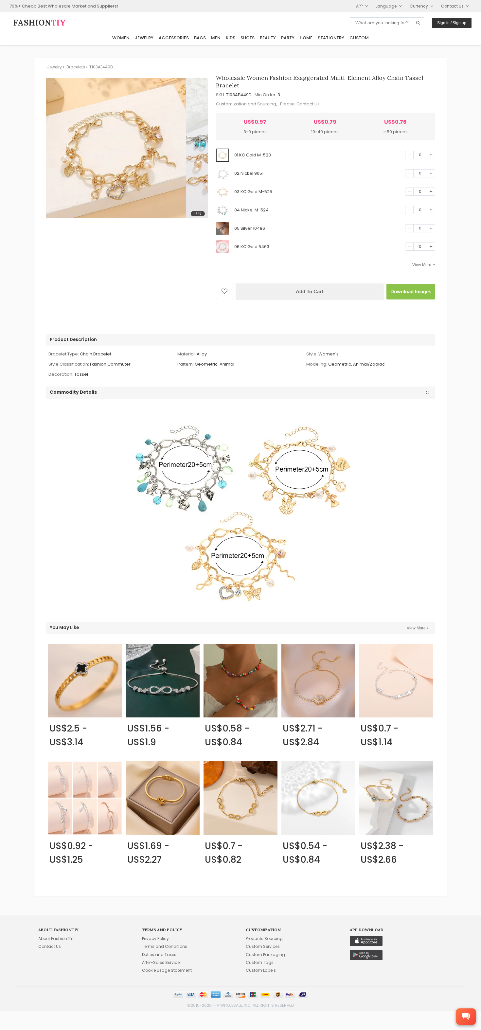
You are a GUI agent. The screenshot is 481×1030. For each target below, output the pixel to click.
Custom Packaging (265, 954)
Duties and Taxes (159, 954)
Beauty (268, 38)
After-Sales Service (161, 962)
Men (216, 38)
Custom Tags (260, 962)
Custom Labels (261, 970)
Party (287, 38)
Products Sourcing (264, 938)
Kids (230, 38)
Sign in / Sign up (451, 23)
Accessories (174, 38)
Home (306, 38)
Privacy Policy (155, 938)
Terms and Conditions (164, 946)
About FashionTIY (55, 938)
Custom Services (263, 946)
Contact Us (308, 104)
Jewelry (144, 38)
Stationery (331, 38)
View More (421, 264)
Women (121, 38)
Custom (359, 38)
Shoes (247, 38)
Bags (200, 38)
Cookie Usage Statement (167, 970)
